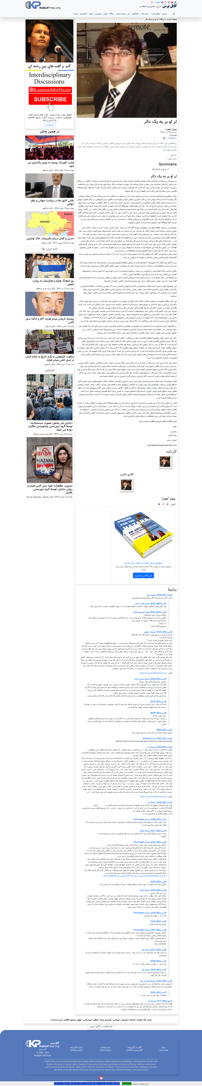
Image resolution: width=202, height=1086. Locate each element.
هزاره (139, 1020)
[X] (164, 138)
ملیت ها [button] (145, 13)
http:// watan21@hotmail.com (153, 796)
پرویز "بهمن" (171, 129)
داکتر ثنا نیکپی (47, 170)
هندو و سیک (105, 1020)
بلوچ (80, 1020)
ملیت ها (148, 1020)
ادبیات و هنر (120, 13)
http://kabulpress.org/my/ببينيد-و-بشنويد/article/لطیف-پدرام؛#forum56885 (134, 875)
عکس (105, 13)
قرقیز (95, 1020)
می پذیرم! (127, 1083)
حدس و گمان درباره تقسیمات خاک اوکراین (50, 238)
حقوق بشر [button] (156, 13)
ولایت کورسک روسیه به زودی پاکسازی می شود (51, 164)
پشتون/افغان (69, 1020)
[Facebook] (173, 138)
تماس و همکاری (76, 1049)
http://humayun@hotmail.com (153, 673)
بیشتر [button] (75, 13)
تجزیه (91, 13)
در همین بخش (49, 131)
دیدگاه (112, 13)
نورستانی (87, 1020)
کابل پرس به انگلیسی (134, 1049)
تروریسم (98, 13)
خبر (128, 13)
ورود (163, 1047)
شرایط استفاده (105, 1049)
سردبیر (164, 13)
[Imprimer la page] (169, 138)
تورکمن (116, 1020)
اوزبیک (124, 1020)
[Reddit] (166, 138)
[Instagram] (163, 504)
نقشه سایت (163, 1049)
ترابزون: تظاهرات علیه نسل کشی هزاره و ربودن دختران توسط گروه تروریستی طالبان (49, 489)
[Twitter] (167, 504)
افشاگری (135, 13)
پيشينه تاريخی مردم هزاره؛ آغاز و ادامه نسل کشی (49, 320)
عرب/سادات (56, 1020)
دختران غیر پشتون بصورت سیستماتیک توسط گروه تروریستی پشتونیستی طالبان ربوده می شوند (50, 426)
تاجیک (132, 1020)
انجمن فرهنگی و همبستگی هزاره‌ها (40, 496)
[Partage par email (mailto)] (176, 138)
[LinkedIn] (171, 138)
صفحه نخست (171, 19)
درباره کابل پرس (76, 1047)
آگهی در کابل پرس (134, 1047)
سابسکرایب (49, 124)
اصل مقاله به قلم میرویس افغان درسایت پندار (158, 421)
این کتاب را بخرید (143, 575)
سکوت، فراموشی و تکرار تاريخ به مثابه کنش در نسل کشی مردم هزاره (49, 358)
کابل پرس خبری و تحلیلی (45, 288)
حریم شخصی (105, 1047)
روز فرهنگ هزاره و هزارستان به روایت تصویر (53, 283)
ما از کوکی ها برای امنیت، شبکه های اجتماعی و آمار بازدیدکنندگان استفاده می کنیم (87, 1083)
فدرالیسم (83, 13)
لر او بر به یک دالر (159, 169)
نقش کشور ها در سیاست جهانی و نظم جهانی (52, 202)
